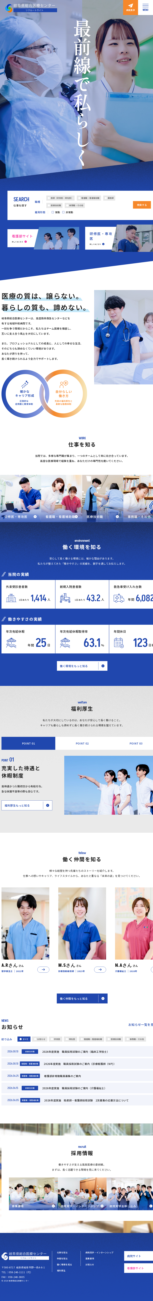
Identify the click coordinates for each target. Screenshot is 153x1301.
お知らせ (89, 1264)
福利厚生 (61, 1270)
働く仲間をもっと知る (74, 998)
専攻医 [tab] (72, 1039)
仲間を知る (62, 1258)
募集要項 (89, 1258)
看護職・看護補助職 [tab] (93, 1039)
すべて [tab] (26, 1039)
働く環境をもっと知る (74, 666)
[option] (25, 930)
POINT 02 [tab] (82, 743)
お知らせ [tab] (41, 1039)
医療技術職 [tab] (116, 1039)
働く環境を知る (64, 1264)
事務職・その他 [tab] (137, 1039)
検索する (142, 205)
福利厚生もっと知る (17, 805)
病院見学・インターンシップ (99, 1252)
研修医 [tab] (57, 1039)
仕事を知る (62, 1252)
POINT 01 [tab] (28, 743)
